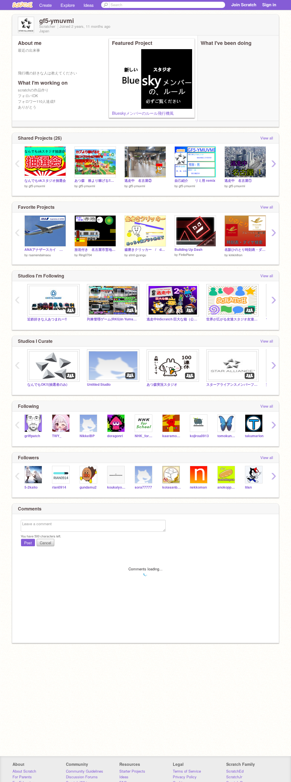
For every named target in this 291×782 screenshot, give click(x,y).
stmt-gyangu (137, 255)
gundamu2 (88, 487)
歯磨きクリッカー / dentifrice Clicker (145, 249)
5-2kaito (31, 487)
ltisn (248, 487)
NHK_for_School (144, 435)
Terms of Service (187, 771)
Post (28, 542)
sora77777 (143, 487)
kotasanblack (171, 487)
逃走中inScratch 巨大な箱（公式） (172, 319)
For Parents (22, 776)
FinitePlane (186, 254)
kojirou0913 (199, 435)
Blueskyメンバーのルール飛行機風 (143, 113)
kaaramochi (171, 435)
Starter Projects (132, 771)
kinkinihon (235, 255)
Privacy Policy (185, 776)
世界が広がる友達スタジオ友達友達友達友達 (231, 319)
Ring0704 (85, 255)
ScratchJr (234, 776)
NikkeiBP (87, 435)
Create (45, 5)
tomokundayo (226, 435)
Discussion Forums (82, 776)
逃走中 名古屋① (238, 180)
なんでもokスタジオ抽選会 (45, 180)
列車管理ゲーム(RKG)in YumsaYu (112, 319)
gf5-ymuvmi (37, 185)
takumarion (254, 435)
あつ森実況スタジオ (162, 384)
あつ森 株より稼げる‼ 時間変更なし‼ (95, 180)
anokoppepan (226, 487)
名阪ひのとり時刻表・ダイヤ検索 (245, 249)
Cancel (45, 542)
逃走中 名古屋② (138, 180)
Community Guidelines (84, 771)
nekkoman (198, 487)
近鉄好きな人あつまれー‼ (47, 319)
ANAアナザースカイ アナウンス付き (45, 249)
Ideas (89, 5)
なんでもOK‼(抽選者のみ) (47, 384)
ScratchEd (235, 771)
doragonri (115, 435)
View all (266, 138)
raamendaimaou (40, 255)
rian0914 (59, 487)
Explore (68, 5)
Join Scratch (243, 4)
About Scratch (24, 771)
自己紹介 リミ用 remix (194, 180)
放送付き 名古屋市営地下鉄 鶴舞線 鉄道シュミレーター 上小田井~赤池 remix (95, 249)
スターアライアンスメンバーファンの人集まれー (231, 384)
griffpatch (32, 435)
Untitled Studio (99, 384)
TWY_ (56, 435)
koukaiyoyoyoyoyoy (116, 487)
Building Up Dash (188, 249)
